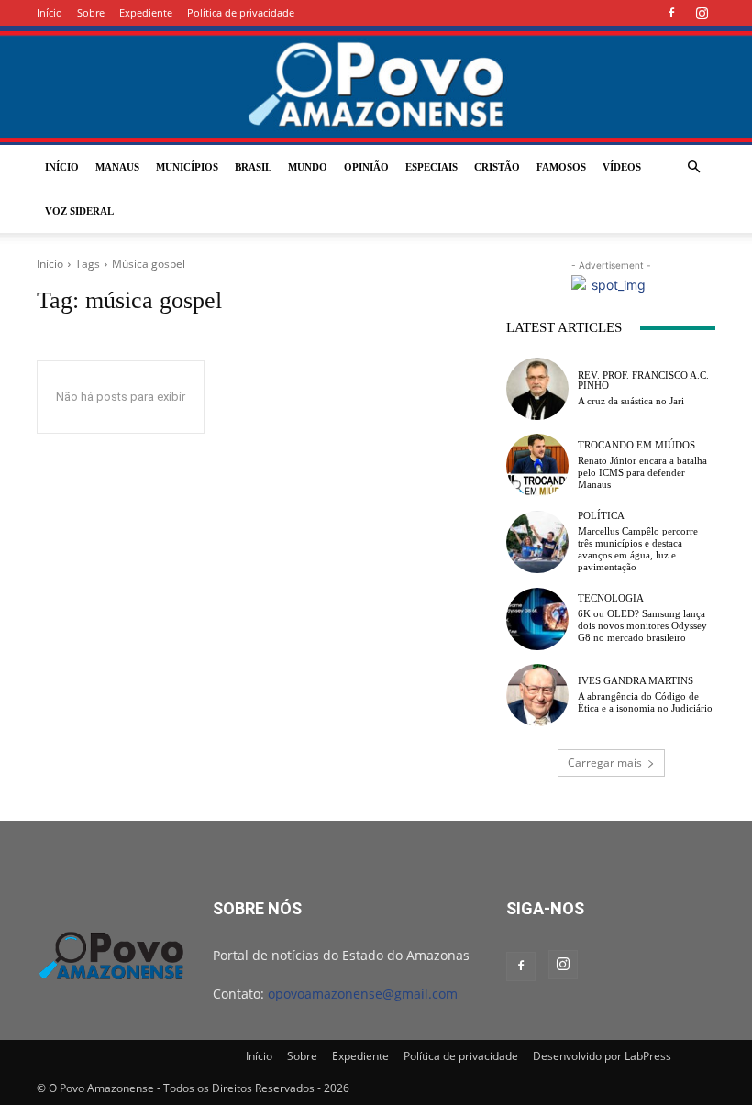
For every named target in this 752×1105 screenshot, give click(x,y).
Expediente (145, 12)
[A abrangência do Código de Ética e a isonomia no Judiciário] (537, 695)
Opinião (366, 166)
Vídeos (622, 166)
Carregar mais (605, 762)
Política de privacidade (240, 12)
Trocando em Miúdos (636, 445)
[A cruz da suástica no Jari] (537, 389)
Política (601, 516)
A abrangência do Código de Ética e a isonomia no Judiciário (645, 702)
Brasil (253, 166)
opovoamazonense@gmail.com (363, 993)
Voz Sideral (79, 210)
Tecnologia (611, 598)
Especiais (431, 166)
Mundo (307, 166)
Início (49, 12)
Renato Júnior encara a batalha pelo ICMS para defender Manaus (642, 472)
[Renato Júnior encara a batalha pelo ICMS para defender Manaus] (537, 465)
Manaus (117, 166)
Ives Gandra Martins (635, 681)
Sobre (91, 12)
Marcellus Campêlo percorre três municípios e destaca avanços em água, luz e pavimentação (638, 549)
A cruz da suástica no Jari (631, 400)
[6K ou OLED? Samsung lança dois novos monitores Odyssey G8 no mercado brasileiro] (537, 619)
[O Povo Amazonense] (376, 86)
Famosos (561, 166)
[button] (693, 167)
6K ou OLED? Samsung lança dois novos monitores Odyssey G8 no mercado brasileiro (642, 625)
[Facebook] (671, 13)
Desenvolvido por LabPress (602, 1056)
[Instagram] (701, 13)
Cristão (497, 166)
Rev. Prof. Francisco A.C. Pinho (643, 380)
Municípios (187, 166)
